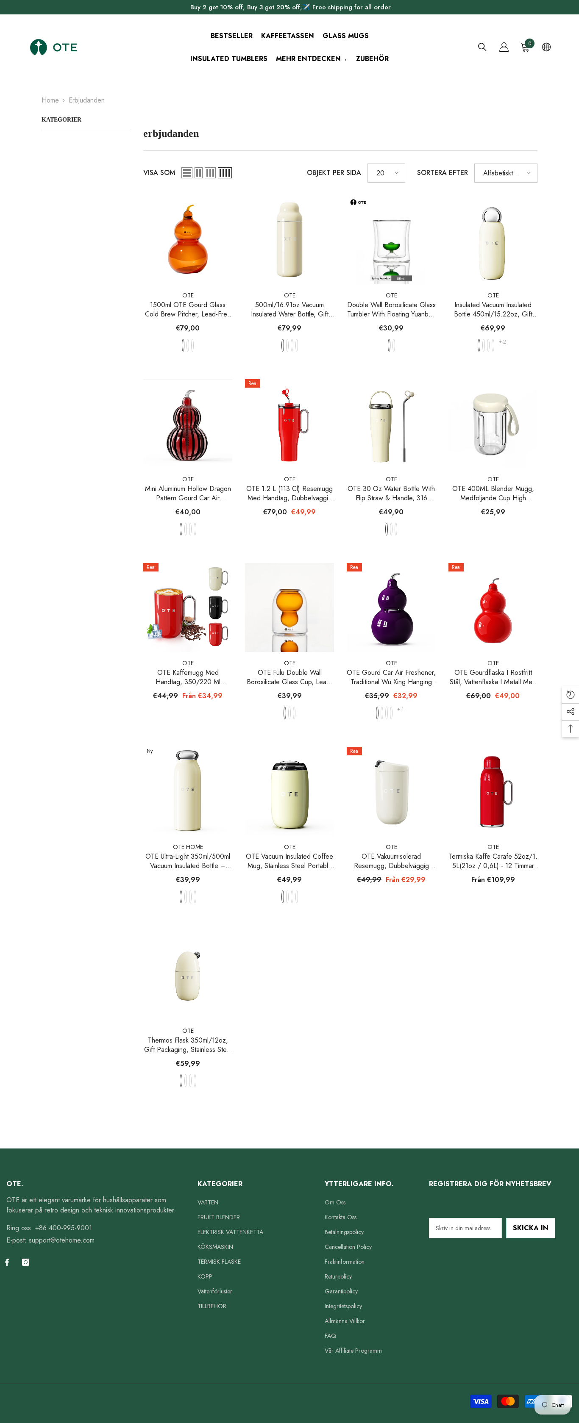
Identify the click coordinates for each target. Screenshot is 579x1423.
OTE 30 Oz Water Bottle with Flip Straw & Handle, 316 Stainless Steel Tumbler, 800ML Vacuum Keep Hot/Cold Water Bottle (391, 493)
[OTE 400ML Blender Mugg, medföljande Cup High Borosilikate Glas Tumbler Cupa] (492, 423)
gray (292, 345)
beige (282, 345)
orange (183, 345)
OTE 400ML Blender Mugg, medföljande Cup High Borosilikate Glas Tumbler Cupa (493, 493)
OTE (188, 295)
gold (185, 529)
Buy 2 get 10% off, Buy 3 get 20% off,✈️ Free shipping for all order (290, 7)
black (396, 529)
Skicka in (530, 1228)
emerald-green (389, 345)
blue (188, 345)
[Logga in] (504, 47)
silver (190, 529)
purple (296, 345)
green (192, 345)
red (287, 345)
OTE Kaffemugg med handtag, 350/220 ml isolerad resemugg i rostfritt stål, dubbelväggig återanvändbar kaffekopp (187, 677)
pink (195, 896)
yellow (382, 713)
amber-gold (393, 345)
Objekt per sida (334, 173)
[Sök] (482, 47)
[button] (186, 172)
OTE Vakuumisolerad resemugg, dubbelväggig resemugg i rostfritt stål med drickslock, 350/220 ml (391, 861)
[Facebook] (7, 1262)
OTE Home (188, 847)
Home (50, 100)
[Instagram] (25, 1262)
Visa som (159, 173)
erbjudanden (87, 100)
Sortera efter (442, 173)
